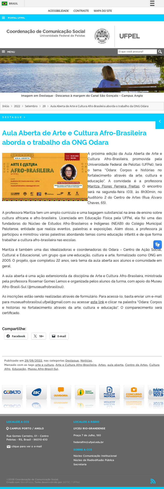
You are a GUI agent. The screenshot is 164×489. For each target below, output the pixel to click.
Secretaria (79, 464)
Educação (19, 369)
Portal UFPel (16, 18)
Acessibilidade (58, 11)
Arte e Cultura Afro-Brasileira (76, 364)
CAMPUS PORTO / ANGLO (27, 428)
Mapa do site (103, 11)
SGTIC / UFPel (71, 482)
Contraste (81, 11)
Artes (102, 364)
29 (43, 106)
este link (97, 301)
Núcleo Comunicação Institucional (95, 455)
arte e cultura (44, 364)
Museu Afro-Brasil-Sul (43, 369)
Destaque (12, 117)
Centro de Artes (136, 364)
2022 (17, 106)
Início (5, 106)
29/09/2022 (33, 360)
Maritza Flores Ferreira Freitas (113, 186)
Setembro (31, 106)
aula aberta (115, 364)
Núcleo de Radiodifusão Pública (93, 460)
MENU (10, 51)
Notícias (86, 360)
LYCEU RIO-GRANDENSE (89, 428)
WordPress (26, 482)
